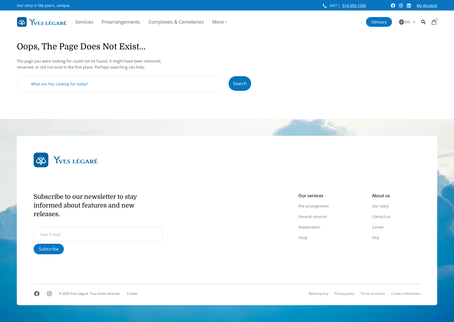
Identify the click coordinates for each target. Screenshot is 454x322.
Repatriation (309, 227)
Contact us (381, 216)
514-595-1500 (354, 5)
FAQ (375, 237)
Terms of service (372, 294)
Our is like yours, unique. (43, 5)
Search (240, 83)
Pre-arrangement (313, 206)
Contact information (405, 294)
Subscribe (49, 249)
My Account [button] (427, 5)
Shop (302, 237)
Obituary (379, 21)
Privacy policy (344, 294)
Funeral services (312, 216)
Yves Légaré (79, 293)
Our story (380, 206)
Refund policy (318, 294)
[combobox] (121, 83)
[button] (423, 22)
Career (378, 227)
